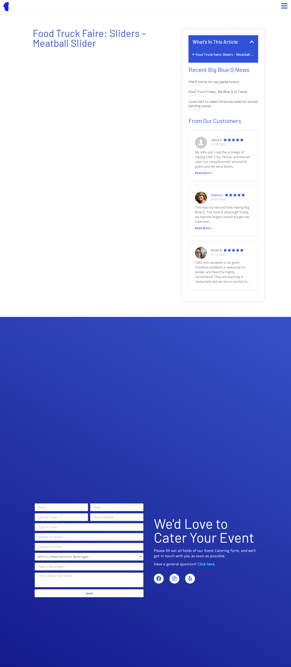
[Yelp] (190, 579)
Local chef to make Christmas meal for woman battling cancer (223, 103)
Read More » (203, 173)
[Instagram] (174, 579)
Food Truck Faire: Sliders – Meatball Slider (225, 54)
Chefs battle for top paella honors (213, 81)
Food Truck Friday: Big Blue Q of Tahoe (217, 91)
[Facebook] (159, 579)
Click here (206, 564)
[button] (252, 41)
